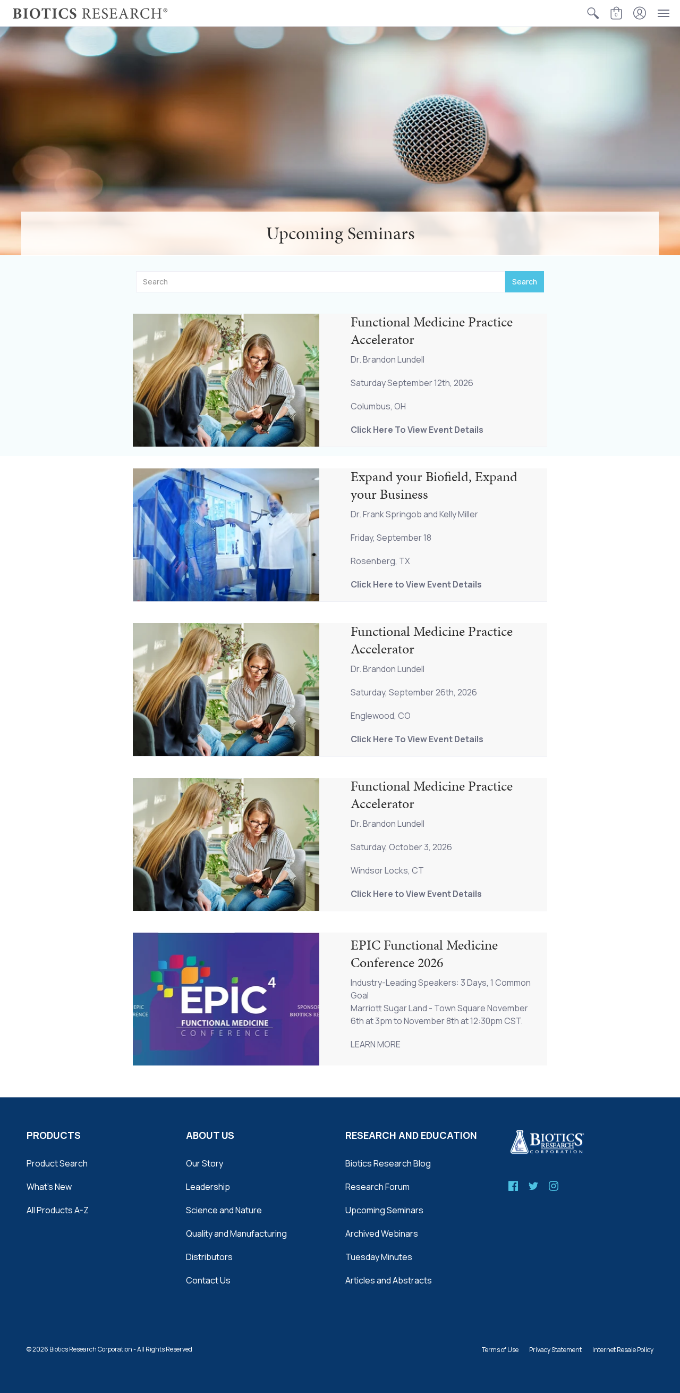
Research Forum (377, 1187)
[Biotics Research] (90, 13)
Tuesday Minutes (378, 1257)
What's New (49, 1187)
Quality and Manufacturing (236, 1233)
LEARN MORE (376, 1044)
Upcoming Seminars (384, 1210)
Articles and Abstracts (388, 1280)
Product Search (57, 1163)
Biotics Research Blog (388, 1163)
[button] (593, 13)
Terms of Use (500, 1349)
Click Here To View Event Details (417, 429)
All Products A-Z (58, 1210)
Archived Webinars (381, 1233)
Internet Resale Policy (622, 1349)
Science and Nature (224, 1210)
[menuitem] (593, 13)
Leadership (208, 1187)
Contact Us (208, 1280)
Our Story (204, 1163)
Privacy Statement (555, 1349)
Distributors (209, 1257)
